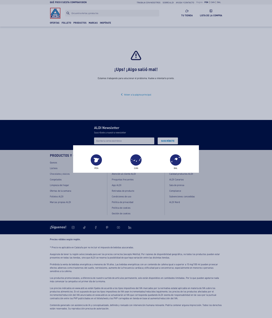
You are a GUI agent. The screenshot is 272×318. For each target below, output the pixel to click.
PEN (96, 168)
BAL (176, 168)
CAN (136, 168)
